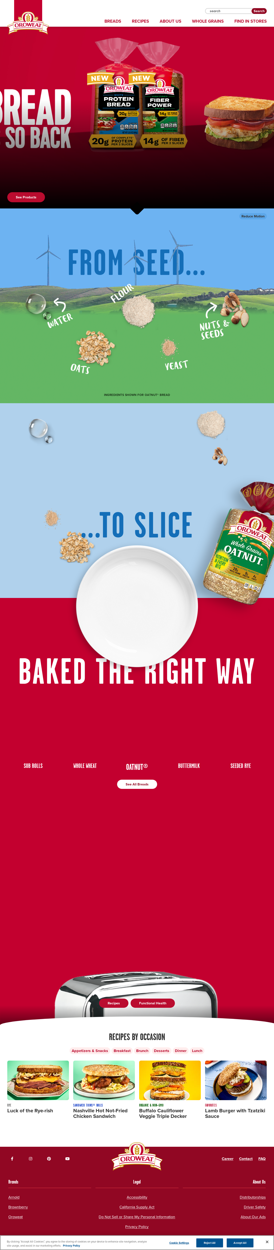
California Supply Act (136, 1207)
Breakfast (122, 1051)
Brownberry (18, 1207)
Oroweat (15, 1217)
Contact (246, 1158)
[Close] (267, 1242)
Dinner (180, 1051)
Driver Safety (255, 1207)
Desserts (161, 1051)
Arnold (13, 1197)
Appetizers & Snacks (90, 1051)
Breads (112, 21)
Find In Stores (250, 21)
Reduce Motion (253, 216)
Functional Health (152, 1003)
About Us (170, 21)
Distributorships (253, 1197)
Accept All (240, 1243)
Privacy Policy (137, 1226)
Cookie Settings (179, 1243)
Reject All (209, 1243)
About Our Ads (253, 1217)
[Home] (28, 23)
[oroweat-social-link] (12, 1159)
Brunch (142, 1051)
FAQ (262, 1158)
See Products (26, 197)
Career (227, 1158)
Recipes (140, 21)
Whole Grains (208, 21)
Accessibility (137, 1197)
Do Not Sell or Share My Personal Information (137, 1217)
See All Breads (137, 784)
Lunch (197, 1051)
